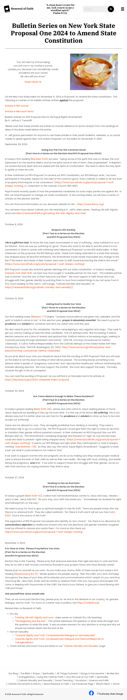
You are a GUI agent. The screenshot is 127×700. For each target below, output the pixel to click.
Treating (19, 617)
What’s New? (103, 684)
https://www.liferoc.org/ (90, 204)
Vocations (81, 680)
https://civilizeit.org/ (88, 602)
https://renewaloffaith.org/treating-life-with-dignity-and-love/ (51, 213)
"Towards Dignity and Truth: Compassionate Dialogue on (55, 635)
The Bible (25, 673)
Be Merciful (113, 673)
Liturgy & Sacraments (92, 673)
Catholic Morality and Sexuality (35, 680)
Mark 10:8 (26, 273)
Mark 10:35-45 (42, 409)
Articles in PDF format (17, 105)
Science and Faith (99, 680)
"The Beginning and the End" (30, 621)
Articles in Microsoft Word (19, 111)
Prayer (36, 673)
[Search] (111, 9)
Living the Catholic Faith (50, 677)
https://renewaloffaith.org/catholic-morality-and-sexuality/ (38, 287)
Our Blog (13, 673)
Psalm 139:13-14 (33, 81)
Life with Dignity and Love (38, 617)
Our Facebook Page (82, 684)
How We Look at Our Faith (80, 677)
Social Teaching (64, 680)
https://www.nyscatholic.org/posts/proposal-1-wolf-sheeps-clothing (44, 264)
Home (116, 684)
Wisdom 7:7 (38, 316)
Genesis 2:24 (13, 273)
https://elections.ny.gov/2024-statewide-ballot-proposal (37, 379)
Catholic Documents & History (24, 684)
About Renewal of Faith (56, 684)
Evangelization (27, 677)
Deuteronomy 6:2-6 (26, 573)
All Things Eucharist (67, 673)
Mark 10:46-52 (33, 495)
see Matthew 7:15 (25, 446)
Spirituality (48, 673)
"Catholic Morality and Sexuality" (81, 645)
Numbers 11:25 (39, 159)
